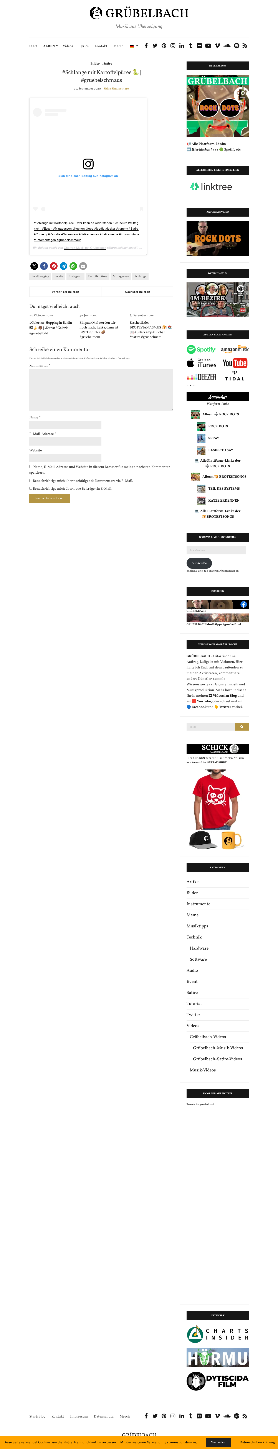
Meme (193, 915)
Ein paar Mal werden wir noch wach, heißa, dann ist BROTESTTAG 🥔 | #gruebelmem (98, 330)
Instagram (75, 276)
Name (35, 417)
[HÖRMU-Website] (218, 1357)
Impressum (79, 1417)
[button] (34, 266)
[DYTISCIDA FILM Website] (218, 1381)
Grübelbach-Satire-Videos (217, 1059)
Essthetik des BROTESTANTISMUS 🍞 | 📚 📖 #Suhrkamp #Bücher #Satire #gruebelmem (151, 330)
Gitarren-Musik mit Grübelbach (85, 247)
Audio (192, 971)
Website (35, 450)
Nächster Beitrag (137, 291)
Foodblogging (40, 276)
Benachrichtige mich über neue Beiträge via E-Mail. (72, 488)
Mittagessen (121, 276)
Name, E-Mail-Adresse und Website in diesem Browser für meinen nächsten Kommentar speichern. (99, 470)
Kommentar (39, 365)
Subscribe (199, 563)
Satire (107, 64)
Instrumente (198, 904)
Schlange (140, 276)
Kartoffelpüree (97, 276)
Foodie (59, 276)
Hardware (199, 948)
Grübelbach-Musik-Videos (218, 1048)
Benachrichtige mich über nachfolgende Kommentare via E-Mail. (83, 481)
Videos (68, 46)
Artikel (193, 882)
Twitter (193, 1015)
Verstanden (218, 1442)
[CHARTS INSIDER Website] (218, 1334)
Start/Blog (37, 1417)
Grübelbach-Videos (208, 1037)
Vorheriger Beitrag (65, 291)
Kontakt (101, 46)
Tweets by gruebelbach (201, 1105)
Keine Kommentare (116, 89)
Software (198, 960)
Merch (118, 46)
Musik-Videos (203, 1070)
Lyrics (84, 46)
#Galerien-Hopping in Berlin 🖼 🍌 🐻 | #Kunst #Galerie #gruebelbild (50, 328)
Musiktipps (197, 926)
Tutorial (194, 1004)
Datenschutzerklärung (257, 1442)
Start (33, 46)
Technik (194, 937)
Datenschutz (104, 1417)
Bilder (95, 64)
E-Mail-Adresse (42, 434)
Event (192, 982)
